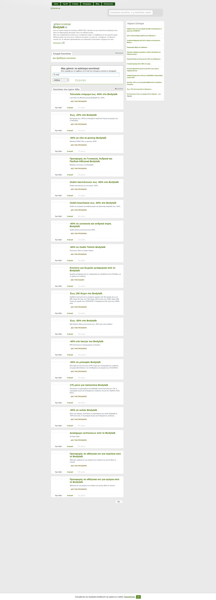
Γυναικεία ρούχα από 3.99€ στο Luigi (138, 64)
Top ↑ (119, 501)
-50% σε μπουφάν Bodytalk (85, 362)
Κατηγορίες (87, 4)
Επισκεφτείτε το (58, 43)
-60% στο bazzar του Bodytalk (86, 341)
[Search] (157, 12)
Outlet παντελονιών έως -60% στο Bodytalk (94, 182)
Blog (97, 4)
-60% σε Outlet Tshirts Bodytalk (88, 247)
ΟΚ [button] (138, 597)
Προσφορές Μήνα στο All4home (137, 47)
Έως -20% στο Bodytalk (83, 115)
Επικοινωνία (108, 4)
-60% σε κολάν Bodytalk (83, 410)
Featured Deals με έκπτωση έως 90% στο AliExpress (144, 59)
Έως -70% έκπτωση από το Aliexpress (139, 89)
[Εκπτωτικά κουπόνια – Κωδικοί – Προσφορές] (73, 8)
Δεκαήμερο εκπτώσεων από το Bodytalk (92, 433)
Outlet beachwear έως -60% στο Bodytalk (93, 202)
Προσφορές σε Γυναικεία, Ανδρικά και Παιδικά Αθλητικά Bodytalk (91, 160)
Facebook (162, 3)
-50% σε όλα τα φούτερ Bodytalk (88, 138)
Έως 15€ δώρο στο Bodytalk (86, 293)
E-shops (75, 4)
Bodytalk (59, 27)
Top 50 (65, 4)
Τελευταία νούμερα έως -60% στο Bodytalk (93, 94)
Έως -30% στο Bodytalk (83, 320)
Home (56, 4)
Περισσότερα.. (129, 597)
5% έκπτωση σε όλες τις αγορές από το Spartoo (142, 94)
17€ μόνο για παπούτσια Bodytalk (89, 385)
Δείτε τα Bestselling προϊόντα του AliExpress (141, 35)
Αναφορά (70, 107)
